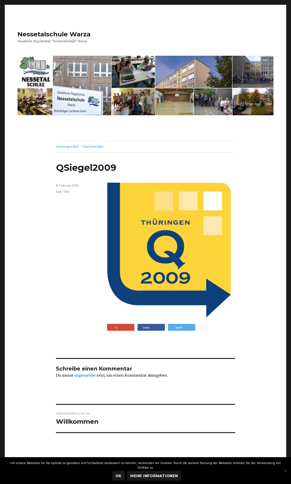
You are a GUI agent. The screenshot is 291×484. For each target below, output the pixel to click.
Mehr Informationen (154, 476)
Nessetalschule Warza (54, 34)
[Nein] (285, 470)
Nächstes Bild (93, 146)
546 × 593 (62, 192)
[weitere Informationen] (201, 328)
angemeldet (85, 375)
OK (118, 476)
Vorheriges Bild (67, 146)
